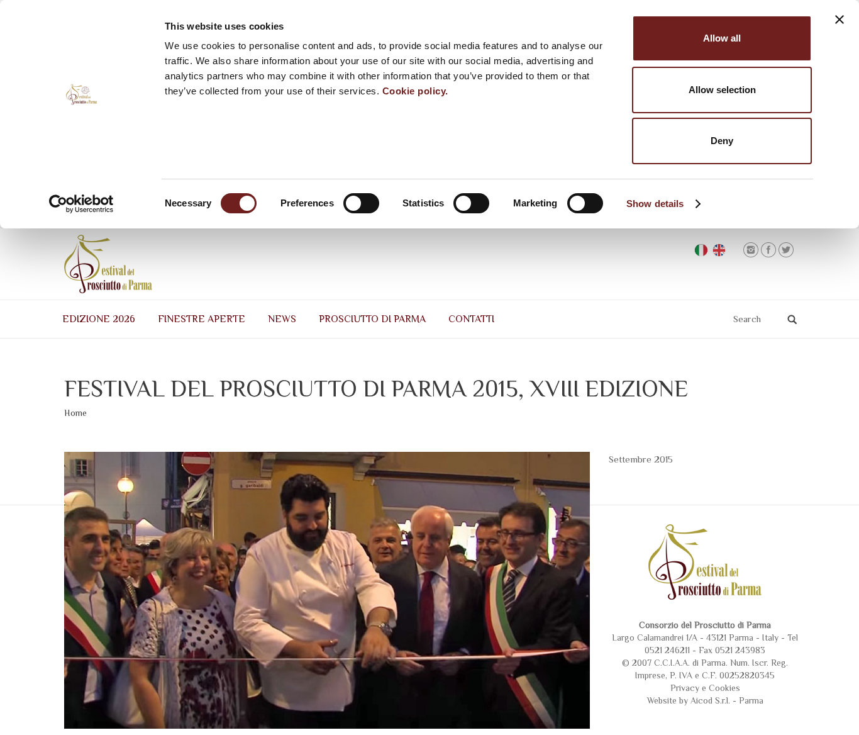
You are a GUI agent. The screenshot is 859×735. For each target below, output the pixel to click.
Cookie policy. (415, 91)
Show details (655, 203)
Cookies (724, 688)
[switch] (361, 203)
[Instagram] (750, 249)
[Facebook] (768, 249)
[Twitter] (786, 249)
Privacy (684, 688)
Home (75, 413)
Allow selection (722, 89)
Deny (722, 140)
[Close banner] (839, 19)
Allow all (722, 38)
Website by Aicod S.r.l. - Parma (705, 700)
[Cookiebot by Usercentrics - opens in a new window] (81, 203)
